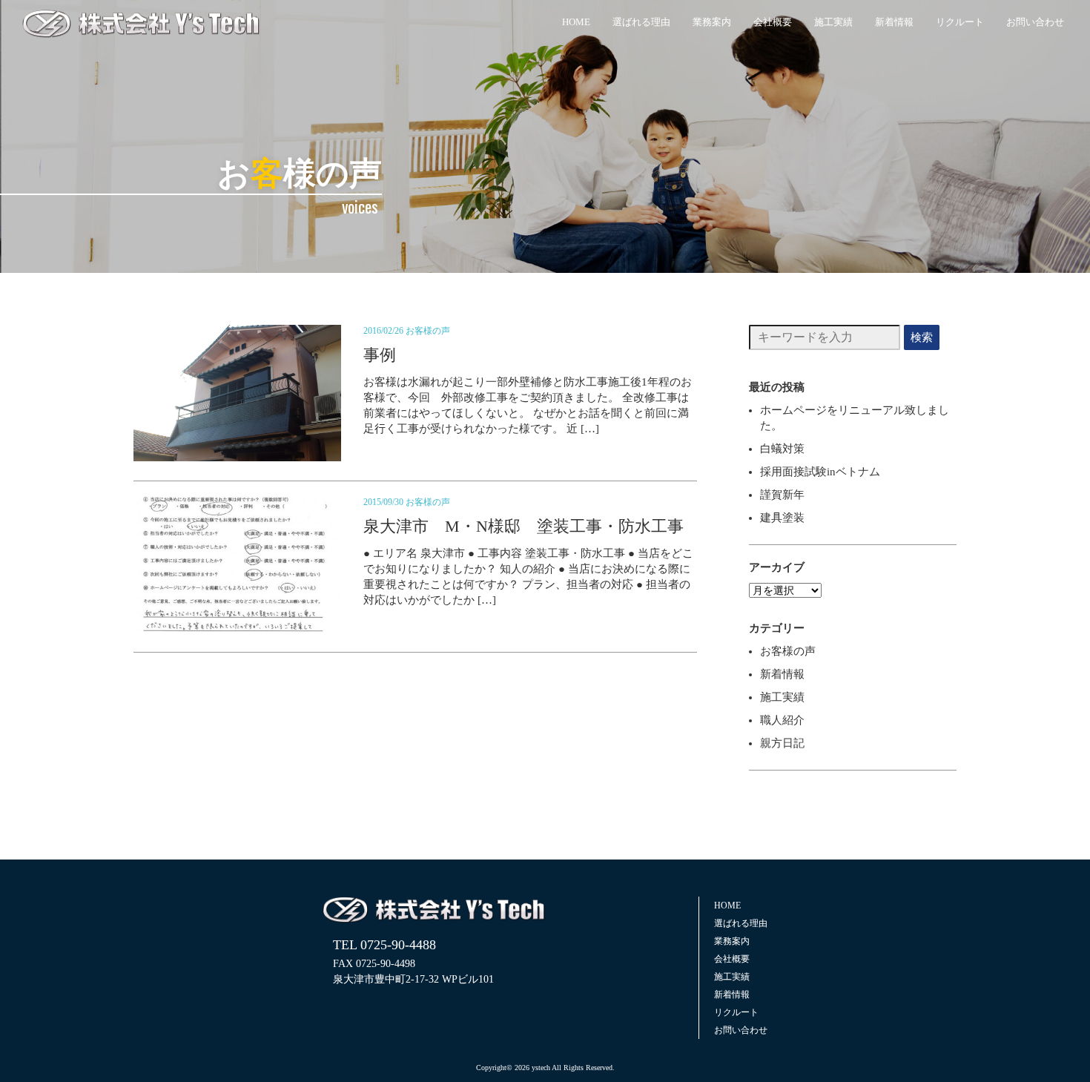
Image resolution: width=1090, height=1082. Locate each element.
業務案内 (712, 21)
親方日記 (782, 743)
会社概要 (772, 21)
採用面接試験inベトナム (820, 472)
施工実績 (833, 21)
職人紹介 (782, 720)
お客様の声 (428, 331)
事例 (379, 355)
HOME (576, 21)
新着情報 (894, 21)
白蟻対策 (782, 449)
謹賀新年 (782, 495)
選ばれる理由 (641, 21)
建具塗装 (782, 518)
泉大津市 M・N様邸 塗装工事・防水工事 (523, 526)
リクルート (960, 21)
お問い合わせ (1035, 21)
